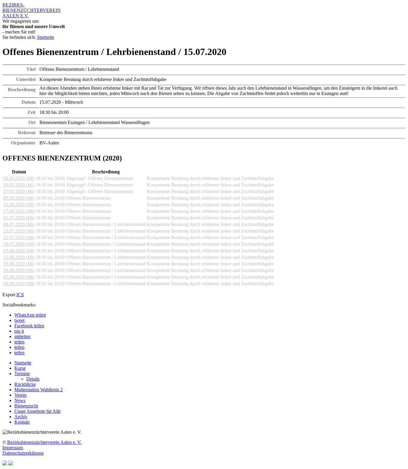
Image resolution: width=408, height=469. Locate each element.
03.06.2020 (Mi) (18, 198)
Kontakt (22, 421)
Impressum (12, 447)
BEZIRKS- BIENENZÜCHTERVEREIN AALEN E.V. (31, 10)
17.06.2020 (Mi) (18, 211)
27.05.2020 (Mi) (18, 191)
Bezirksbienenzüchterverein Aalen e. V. (44, 442)
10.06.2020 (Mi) (18, 204)
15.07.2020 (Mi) (18, 230)
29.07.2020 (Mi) (18, 244)
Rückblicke (25, 384)
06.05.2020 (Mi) (18, 178)
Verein (20, 395)
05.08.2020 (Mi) (18, 250)
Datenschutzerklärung (23, 453)
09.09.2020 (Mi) (18, 283)
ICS (20, 294)
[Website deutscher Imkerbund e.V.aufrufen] (4, 463)
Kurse (20, 368)
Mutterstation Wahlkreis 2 (38, 389)
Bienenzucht (26, 405)
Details (32, 378)
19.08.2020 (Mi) (18, 263)
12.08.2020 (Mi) (18, 257)
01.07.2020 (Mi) (18, 217)
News (19, 400)
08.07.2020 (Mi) (18, 224)
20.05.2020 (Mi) (18, 184)
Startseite (45, 37)
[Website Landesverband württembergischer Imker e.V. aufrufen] (10, 463)
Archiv (20, 416)
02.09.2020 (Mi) (18, 276)
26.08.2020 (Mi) (18, 270)
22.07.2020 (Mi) (18, 237)
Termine (22, 373)
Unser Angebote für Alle (37, 411)
